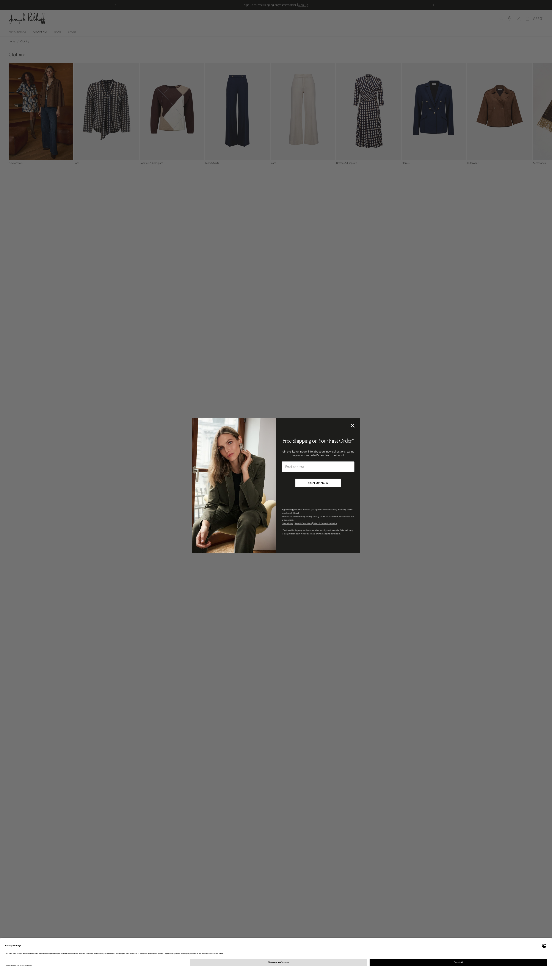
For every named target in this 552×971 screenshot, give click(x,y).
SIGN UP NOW (318, 483)
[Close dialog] (352, 425)
